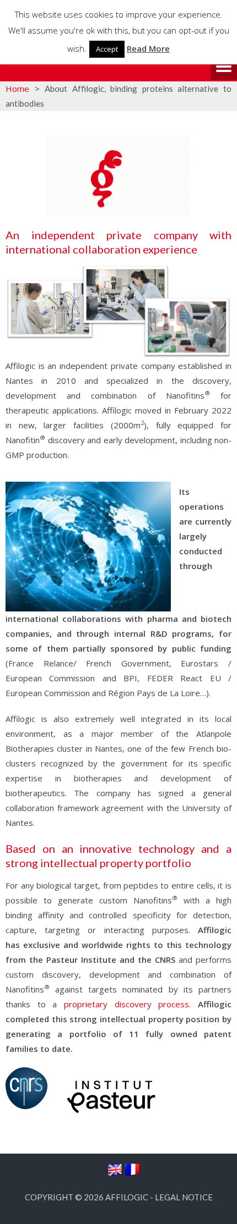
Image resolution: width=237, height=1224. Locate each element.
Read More (148, 48)
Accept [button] (107, 49)
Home (17, 88)
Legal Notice (184, 1197)
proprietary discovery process (126, 1004)
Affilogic (126, 1197)
